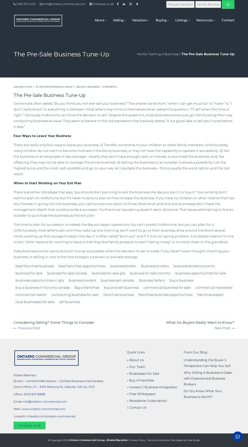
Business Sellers (152, 280)
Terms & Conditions (158, 440)
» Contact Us (136, 407)
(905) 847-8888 (34, 394)
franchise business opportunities (165, 295)
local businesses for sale (35, 302)
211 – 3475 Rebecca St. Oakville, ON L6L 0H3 (64, 387)
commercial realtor (31, 295)
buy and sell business (121, 287)
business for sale (29, 273)
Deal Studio (193, 440)
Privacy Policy (137, 440)
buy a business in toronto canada (43, 287)
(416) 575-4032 (26, 4)
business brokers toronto (194, 266)
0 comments (110, 86)
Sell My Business (208, 4)
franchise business (118, 295)
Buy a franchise (87, 287)
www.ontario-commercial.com (43, 409)
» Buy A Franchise (140, 380)
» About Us (135, 360)
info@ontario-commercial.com (64, 4)
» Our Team (136, 367)
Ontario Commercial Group (56, 86)
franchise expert (210, 295)
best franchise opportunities (82, 266)
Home (142, 54)
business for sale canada (67, 273)
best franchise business (35, 266)
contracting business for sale (75, 295)
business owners (82, 280)
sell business (69, 302)
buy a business (181, 280)
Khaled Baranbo (117, 440)
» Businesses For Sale (143, 374)
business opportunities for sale (200, 273)
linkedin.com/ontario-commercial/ (51, 416)
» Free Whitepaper (141, 394)
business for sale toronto (150, 273)
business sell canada (117, 280)
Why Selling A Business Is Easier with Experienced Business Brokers (208, 378)
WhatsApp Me (28, 425)
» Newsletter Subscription (147, 401)
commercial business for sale (166, 287)
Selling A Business (164, 54)
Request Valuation (180, 4)
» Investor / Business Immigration (152, 387)
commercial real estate (213, 287)
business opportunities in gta (40, 280)
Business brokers (155, 266)
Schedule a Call (103, 4)
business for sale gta (108, 273)
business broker (123, 266)
